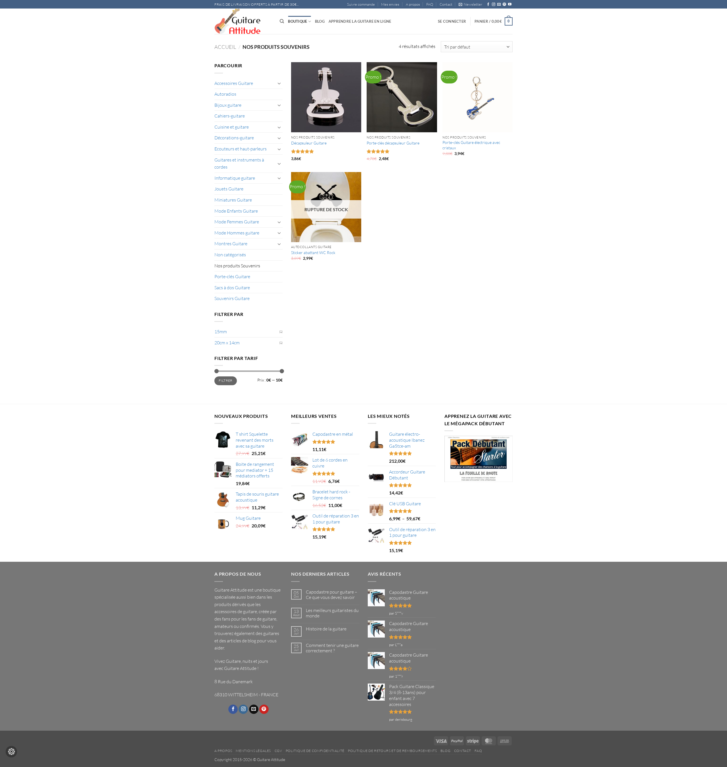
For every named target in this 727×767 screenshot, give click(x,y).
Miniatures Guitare (233, 200)
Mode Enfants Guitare (236, 211)
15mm (220, 331)
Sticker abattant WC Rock (313, 252)
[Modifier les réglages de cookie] (11, 751)
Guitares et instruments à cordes (239, 163)
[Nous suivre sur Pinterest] (504, 5)
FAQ (429, 4)
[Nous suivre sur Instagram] (493, 5)
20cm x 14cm (227, 342)
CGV (278, 751)
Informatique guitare (234, 178)
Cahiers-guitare (229, 116)
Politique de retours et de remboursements (392, 751)
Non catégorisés (230, 254)
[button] (470, 4)
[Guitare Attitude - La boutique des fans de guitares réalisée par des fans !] (242, 21)
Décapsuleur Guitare (309, 143)
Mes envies (390, 4)
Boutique (297, 21)
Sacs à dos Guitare (232, 287)
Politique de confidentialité (315, 751)
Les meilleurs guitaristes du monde (332, 613)
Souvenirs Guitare (232, 298)
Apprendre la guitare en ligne (360, 21)
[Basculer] (279, 83)
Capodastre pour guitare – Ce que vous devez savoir (331, 594)
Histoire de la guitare (326, 629)
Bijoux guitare (227, 105)
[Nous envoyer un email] (499, 5)
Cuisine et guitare (231, 127)
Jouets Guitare (228, 189)
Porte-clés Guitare (232, 276)
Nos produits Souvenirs (237, 266)
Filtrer (226, 380)
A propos (413, 4)
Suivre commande (361, 4)
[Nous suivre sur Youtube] (509, 5)
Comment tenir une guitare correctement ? (332, 648)
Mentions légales (253, 751)
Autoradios (225, 94)
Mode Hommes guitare (236, 233)
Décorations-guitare (234, 138)
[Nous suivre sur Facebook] (488, 5)
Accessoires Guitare (233, 83)
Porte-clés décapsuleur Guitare (393, 143)
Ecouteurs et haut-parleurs (240, 149)
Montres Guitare (230, 243)
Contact (446, 4)
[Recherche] (282, 21)
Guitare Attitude (240, 668)
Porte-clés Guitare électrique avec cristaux (471, 145)
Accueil (225, 47)
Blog (320, 21)
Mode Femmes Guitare (236, 222)
